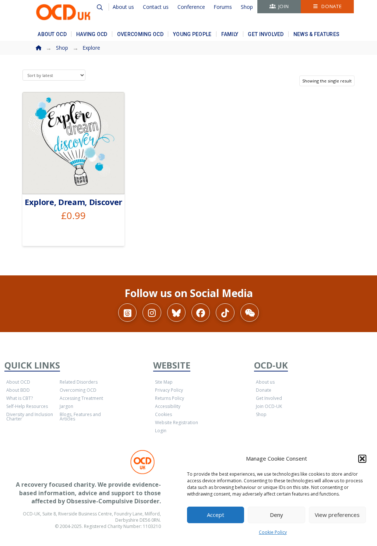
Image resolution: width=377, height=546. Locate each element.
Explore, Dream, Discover (73, 202)
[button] (362, 458)
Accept (215, 514)
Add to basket (76, 179)
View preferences (337, 514)
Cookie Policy (273, 532)
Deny (276, 514)
